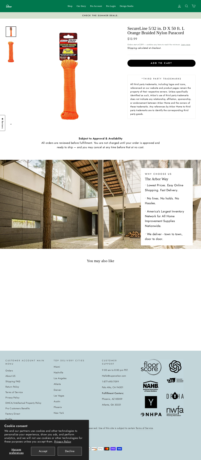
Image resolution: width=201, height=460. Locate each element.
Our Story (81, 6)
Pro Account (96, 6)
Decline (70, 451)
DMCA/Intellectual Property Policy (23, 403)
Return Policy (12, 386)
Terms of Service (14, 392)
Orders (9, 370)
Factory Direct (12, 413)
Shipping (132, 48)
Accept (43, 451)
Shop (70, 6)
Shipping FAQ (12, 381)
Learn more (185, 44)
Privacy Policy (62, 442)
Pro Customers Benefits (17, 408)
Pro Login (111, 6)
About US (10, 376)
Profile (8, 419)
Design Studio (126, 6)
